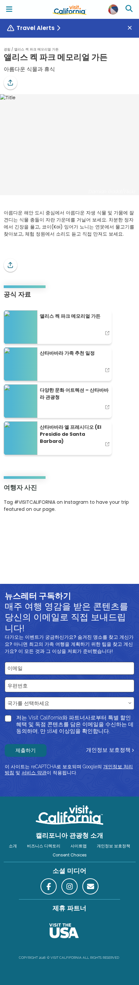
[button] (10, 83)
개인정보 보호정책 (108, 750)
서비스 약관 (34, 772)
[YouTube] (31, 529)
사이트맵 (79, 846)
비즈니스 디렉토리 (43, 846)
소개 (13, 846)
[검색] (130, 9)
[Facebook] (48, 886)
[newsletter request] (90, 886)
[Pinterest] (22, 529)
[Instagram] (13, 529)
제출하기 (26, 750)
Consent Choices (70, 855)
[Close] (132, 28)
